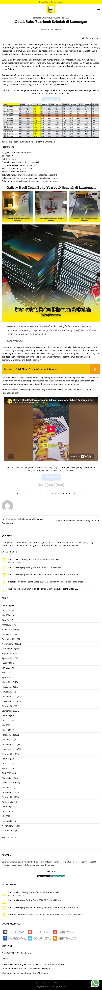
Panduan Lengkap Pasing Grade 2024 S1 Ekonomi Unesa (34, 567)
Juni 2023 (6, 667)
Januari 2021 (8, 787)
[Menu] (98, 9)
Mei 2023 (6, 672)
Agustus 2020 (8, 802)
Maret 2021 (7, 778)
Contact (58, 983)
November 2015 (9, 825)
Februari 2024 (8, 629)
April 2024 (6, 620)
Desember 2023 (9, 639)
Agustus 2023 (8, 658)
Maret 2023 (7, 682)
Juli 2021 (6, 758)
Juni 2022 (6, 720)
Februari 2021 (8, 782)
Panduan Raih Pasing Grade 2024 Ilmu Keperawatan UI (33, 559)
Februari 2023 (8, 687)
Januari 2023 (8, 691)
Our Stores (47, 983)
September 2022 (9, 710)
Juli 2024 (6, 605)
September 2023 (9, 653)
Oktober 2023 (8, 648)
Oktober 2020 (8, 797)
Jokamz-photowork (44, 876)
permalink (81, 494)
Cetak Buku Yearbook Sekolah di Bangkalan (75, 520)
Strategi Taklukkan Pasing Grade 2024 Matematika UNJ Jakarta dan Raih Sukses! (45, 582)
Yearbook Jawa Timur (42, 18)
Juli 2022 (6, 715)
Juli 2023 (6, 663)
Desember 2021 (9, 744)
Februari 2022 (8, 734)
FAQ (65, 983)
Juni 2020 (6, 811)
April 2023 (6, 677)
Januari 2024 (8, 634)
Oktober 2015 (8, 830)
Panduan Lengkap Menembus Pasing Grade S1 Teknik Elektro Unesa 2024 (43, 574)
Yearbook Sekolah (61, 18)
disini (20, 66)
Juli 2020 (6, 806)
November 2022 (9, 701)
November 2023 (9, 644)
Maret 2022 (7, 730)
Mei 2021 (6, 768)
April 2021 (6, 773)
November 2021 (9, 749)
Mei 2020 (6, 816)
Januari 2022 (8, 739)
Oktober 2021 (8, 754)
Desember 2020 (9, 792)
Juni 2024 (6, 610)
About (38, 983)
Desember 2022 (9, 696)
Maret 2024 (7, 624)
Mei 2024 (6, 615)
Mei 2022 (6, 725)
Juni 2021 (6, 763)
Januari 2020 (8, 821)
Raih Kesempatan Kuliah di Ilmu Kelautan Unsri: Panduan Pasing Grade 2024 (43, 589)
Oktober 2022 (8, 706)
